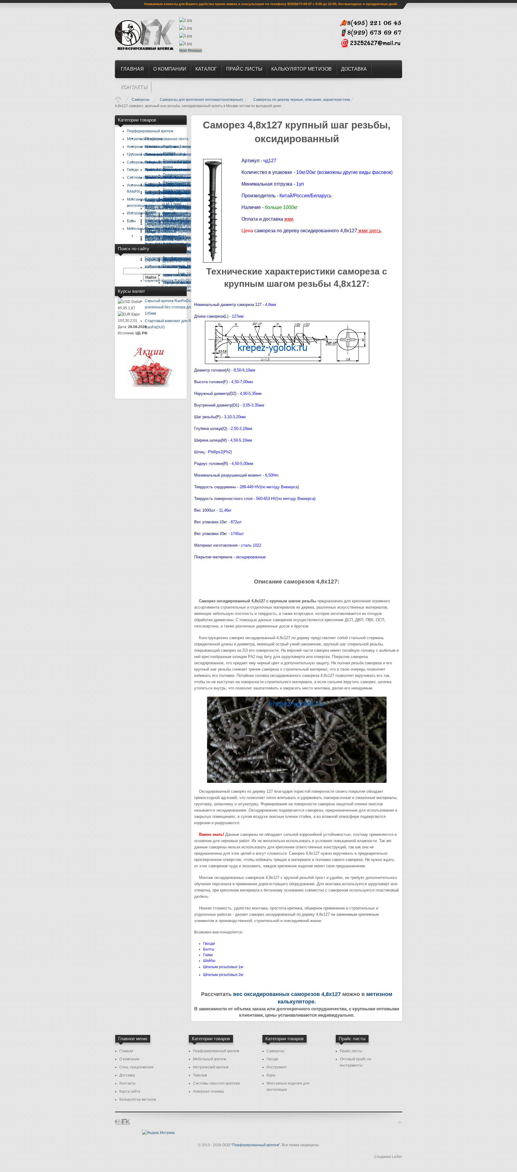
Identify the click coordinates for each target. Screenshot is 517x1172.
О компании (129, 1059)
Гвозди (272, 1059)
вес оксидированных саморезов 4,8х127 (287, 994)
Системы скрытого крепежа (216, 1083)
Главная (118, 99)
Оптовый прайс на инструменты (355, 1062)
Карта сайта (129, 1091)
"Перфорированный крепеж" (255, 1145)
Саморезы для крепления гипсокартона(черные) (201, 100)
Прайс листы (351, 1051)
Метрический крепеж (211, 1067)
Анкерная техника (208, 1091)
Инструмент (277, 1067)
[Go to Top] (400, 1122)
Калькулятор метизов (137, 1099)
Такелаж (200, 1075)
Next (183, 50)
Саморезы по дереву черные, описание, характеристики (301, 100)
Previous (195, 50)
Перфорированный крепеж (216, 1051)
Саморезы (141, 100)
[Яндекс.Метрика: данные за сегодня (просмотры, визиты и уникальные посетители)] (158, 1133)
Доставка (127, 1075)
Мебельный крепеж (209, 1059)
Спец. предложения (136, 1067)
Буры (271, 1075)
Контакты (127, 1083)
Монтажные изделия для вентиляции (288, 1086)
